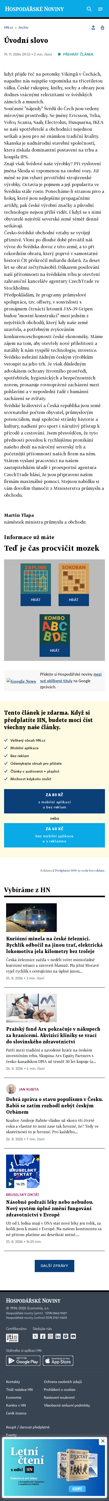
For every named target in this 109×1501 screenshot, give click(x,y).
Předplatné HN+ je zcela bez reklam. (80, 870)
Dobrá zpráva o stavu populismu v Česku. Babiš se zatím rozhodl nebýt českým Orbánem (54, 1105)
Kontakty (13, 1382)
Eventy (11, 1435)
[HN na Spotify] (65, 1336)
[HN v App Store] (58, 1361)
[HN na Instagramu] (50, 1336)
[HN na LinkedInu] (58, 1336)
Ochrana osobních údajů (63, 1382)
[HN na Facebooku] (42, 1336)
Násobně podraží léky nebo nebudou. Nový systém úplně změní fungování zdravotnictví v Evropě (49, 1208)
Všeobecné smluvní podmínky (67, 1405)
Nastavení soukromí (59, 1397)
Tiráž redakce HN (19, 1390)
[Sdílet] (93, 27)
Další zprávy (54, 1265)
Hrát (36, 599)
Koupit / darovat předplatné (27, 1427)
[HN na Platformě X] (35, 1336)
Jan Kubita (29, 1089)
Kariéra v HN (16, 1405)
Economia (13, 1397)
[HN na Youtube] (73, 1336)
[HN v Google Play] (23, 1361)
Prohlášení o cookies (59, 1390)
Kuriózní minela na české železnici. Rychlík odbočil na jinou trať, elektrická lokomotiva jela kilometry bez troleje (54, 945)
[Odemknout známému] (102, 27)
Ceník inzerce (16, 1413)
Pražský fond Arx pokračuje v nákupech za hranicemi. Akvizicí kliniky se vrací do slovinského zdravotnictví (53, 1035)
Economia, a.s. (38, 1308)
